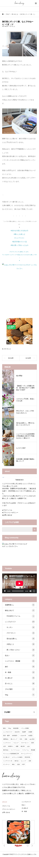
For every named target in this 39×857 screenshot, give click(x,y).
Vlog (19, 695)
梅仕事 (23, 746)
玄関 (32, 743)
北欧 (29, 761)
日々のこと (12, 26)
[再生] (5, 591)
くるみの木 (23, 735)
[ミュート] (30, 591)
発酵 (17, 746)
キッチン (20, 627)
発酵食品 (5, 739)
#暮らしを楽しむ (19, 234)
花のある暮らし (20, 638)
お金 (28, 746)
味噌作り (10, 746)
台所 (4, 746)
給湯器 (30, 735)
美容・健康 (6, 735)
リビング (16, 743)
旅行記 (17, 761)
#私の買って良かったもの (19, 245)
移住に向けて (19, 610)
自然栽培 (14, 735)
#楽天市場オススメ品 (19, 242)
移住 (4, 728)
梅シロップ (14, 739)
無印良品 (5, 750)
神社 (13, 764)
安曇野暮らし (19, 605)
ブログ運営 (19, 689)
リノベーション (15, 750)
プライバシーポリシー (10, 512)
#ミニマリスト (19, 238)
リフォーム (25, 750)
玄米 (21, 739)
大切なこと (20, 644)
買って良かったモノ (20, 650)
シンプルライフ (19, 622)
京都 (18, 764)
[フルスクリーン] (34, 591)
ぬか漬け (32, 739)
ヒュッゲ (23, 761)
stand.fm (17, 732)
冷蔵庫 (30, 732)
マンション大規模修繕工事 (11, 753)
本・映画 (19, 672)
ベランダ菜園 (25, 728)
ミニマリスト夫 (7, 761)
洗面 (26, 739)
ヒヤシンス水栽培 (17, 757)
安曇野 (24, 732)
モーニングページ (26, 753)
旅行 (19, 667)
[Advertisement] (19, 295)
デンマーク (6, 764)
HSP (23, 764)
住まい (19, 655)
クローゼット (20, 633)
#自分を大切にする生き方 (19, 230)
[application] (19, 583)
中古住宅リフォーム (20, 616)
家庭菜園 (15, 728)
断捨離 (33, 750)
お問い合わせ (7, 515)
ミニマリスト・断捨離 (19, 661)
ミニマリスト (7, 743)
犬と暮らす (19, 678)
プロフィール (7, 510)
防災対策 (27, 757)
